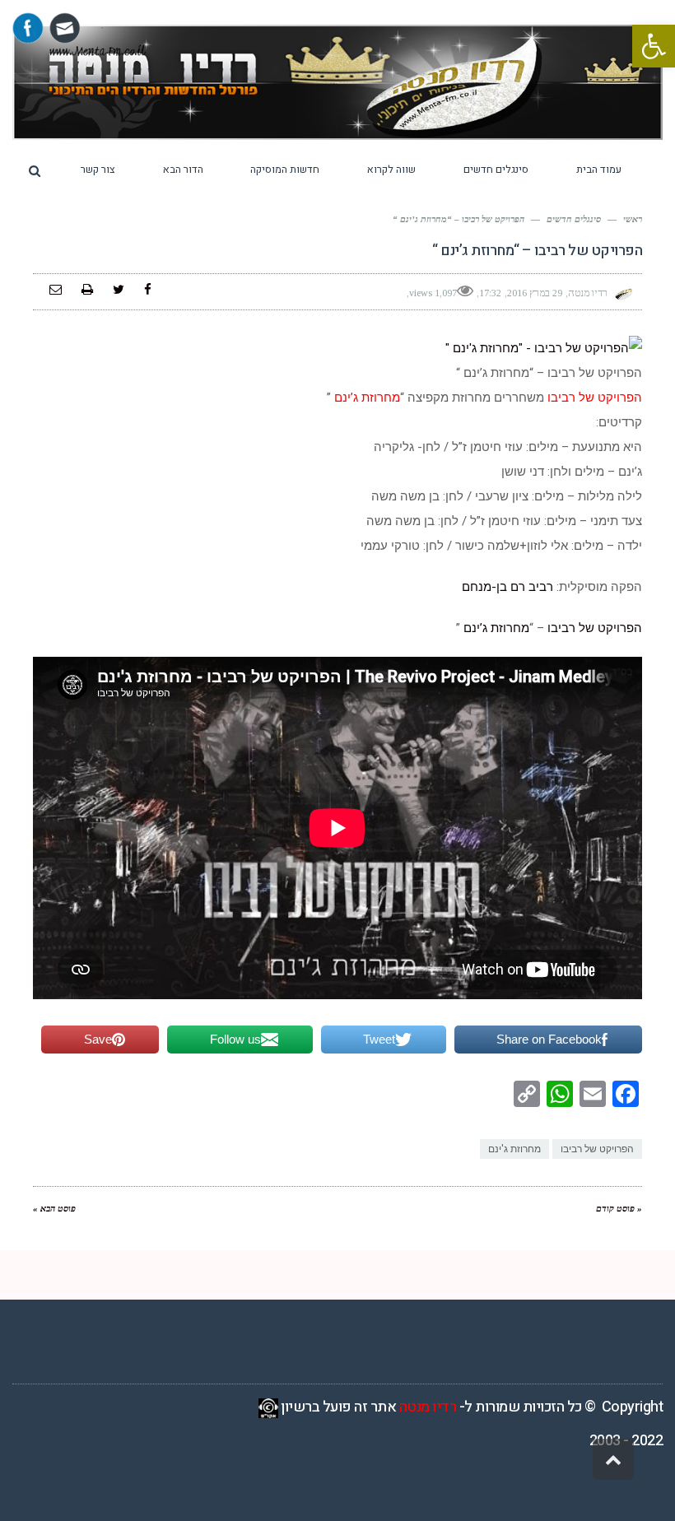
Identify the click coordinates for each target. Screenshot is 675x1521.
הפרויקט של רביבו (593, 628)
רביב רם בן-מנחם (507, 586)
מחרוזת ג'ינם (514, 1149)
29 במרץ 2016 (534, 293)
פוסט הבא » (54, 1208)
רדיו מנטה (428, 1407)
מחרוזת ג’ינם (494, 628)
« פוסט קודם (619, 1208)
